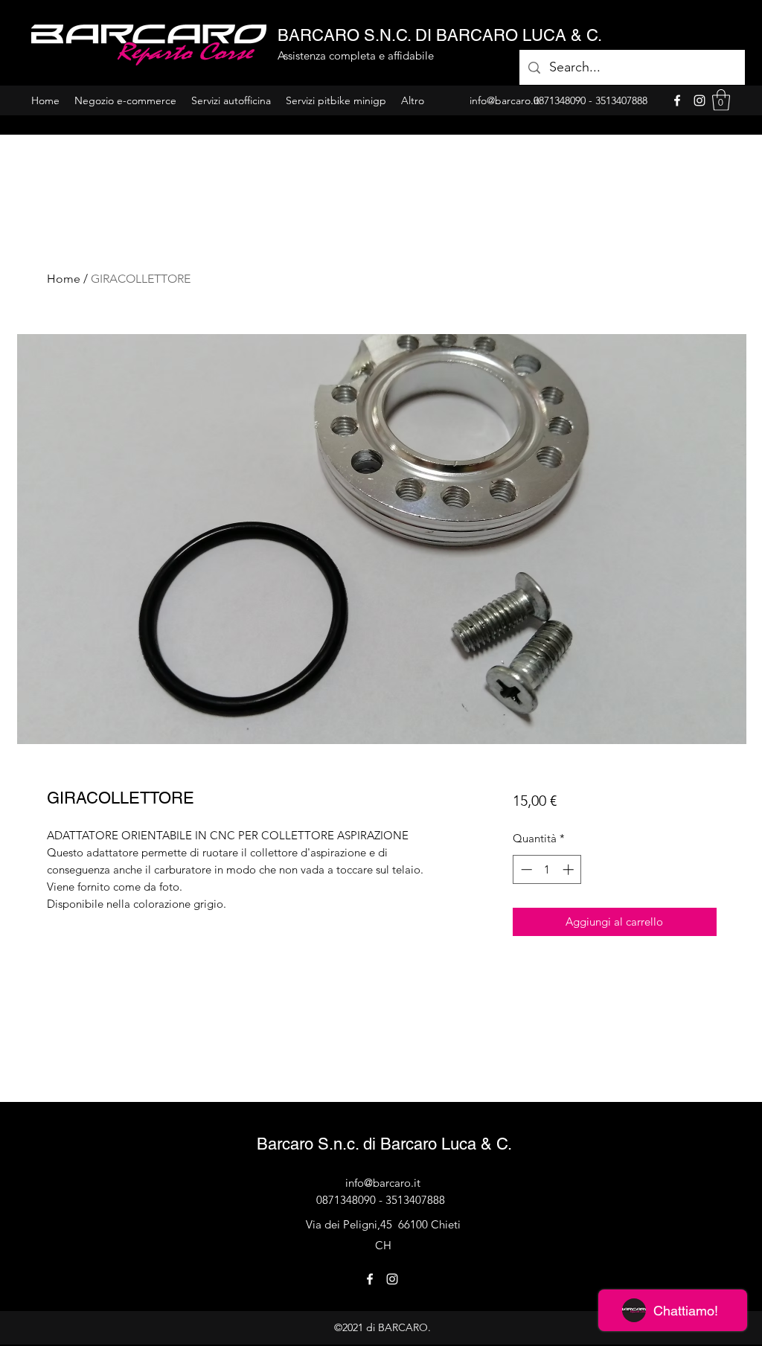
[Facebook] (677, 100)
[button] (721, 100)
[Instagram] (699, 100)
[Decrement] (525, 869)
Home (63, 279)
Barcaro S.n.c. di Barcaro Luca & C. (384, 1144)
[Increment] (570, 869)
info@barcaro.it (382, 1183)
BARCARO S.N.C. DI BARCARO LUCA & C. (440, 35)
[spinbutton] (547, 869)
